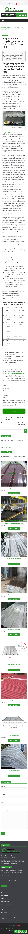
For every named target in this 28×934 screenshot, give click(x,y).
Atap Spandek (10, 27)
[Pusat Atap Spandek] (2, 20)
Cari (25, 431)
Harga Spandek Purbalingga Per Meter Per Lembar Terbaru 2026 (13, 423)
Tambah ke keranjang (14, 493)
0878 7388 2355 (9, 447)
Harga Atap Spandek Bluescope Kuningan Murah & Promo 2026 (15, 2)
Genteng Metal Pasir (6, 904)
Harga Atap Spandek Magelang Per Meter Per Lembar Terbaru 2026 (14, 56)
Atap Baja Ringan (5, 889)
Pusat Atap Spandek (7, 49)
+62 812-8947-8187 (9, 445)
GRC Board (3, 898)
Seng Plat (3, 907)
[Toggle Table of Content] (22, 53)
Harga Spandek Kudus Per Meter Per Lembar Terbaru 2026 (14, 418)
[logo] (11, 848)
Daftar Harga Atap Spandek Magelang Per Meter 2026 (14, 59)
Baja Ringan (4, 912)
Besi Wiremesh (4, 895)
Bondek (3, 892)
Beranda (3, 27)
